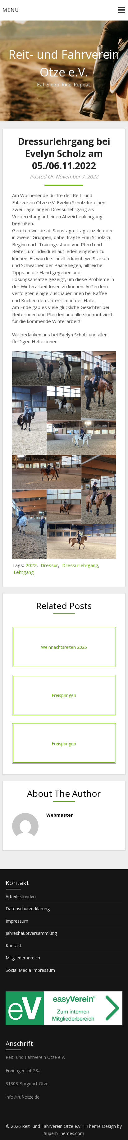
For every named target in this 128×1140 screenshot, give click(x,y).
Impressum (17, 921)
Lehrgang (24, 572)
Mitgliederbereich (23, 958)
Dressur (49, 565)
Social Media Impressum (30, 970)
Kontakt (13, 945)
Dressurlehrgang (80, 565)
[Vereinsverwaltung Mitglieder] (64, 1023)
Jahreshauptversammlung (31, 933)
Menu (10, 10)
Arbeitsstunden (21, 896)
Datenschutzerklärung (28, 909)
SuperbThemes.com (64, 1133)
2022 (31, 565)
